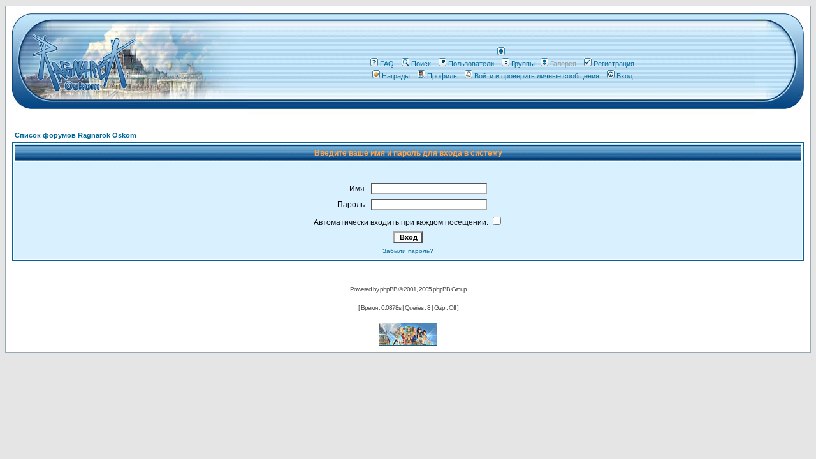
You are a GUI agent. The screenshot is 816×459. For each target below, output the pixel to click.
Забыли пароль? (407, 250)
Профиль (442, 76)
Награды (396, 76)
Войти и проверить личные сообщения (536, 76)
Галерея (563, 64)
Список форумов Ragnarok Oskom (75, 135)
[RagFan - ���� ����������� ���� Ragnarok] (408, 342)
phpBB (388, 289)
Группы (523, 64)
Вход (624, 76)
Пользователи (471, 64)
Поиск (421, 64)
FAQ (387, 64)
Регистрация (614, 64)
